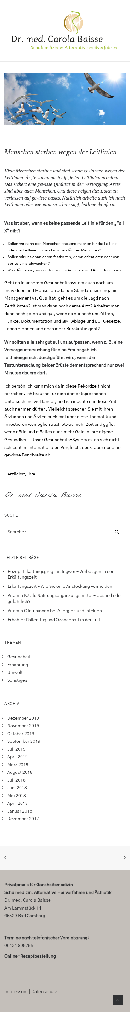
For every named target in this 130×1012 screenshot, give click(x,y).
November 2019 (23, 726)
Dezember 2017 (23, 819)
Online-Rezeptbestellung (30, 956)
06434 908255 (18, 945)
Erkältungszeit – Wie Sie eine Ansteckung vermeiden (60, 586)
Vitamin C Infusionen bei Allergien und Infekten (55, 611)
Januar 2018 (19, 811)
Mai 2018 (16, 796)
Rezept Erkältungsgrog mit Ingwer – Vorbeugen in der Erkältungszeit (61, 574)
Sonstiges (17, 680)
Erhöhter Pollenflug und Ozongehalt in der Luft (54, 620)
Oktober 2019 (20, 734)
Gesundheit (19, 657)
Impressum (15, 992)
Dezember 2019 (23, 718)
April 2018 (17, 803)
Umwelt (15, 672)
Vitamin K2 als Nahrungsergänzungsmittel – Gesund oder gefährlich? (65, 598)
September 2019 (23, 741)
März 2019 (17, 765)
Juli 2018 (16, 780)
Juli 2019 (16, 749)
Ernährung (17, 665)
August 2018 (19, 772)
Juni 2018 (17, 788)
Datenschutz (44, 992)
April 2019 (17, 757)
